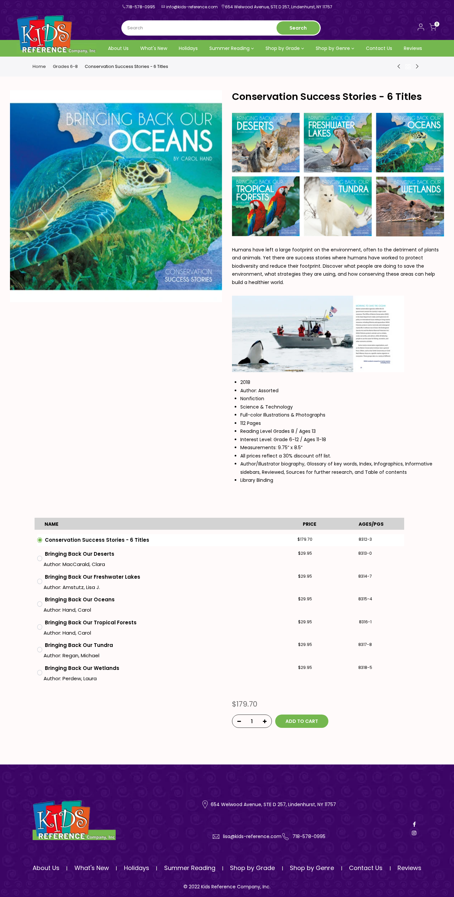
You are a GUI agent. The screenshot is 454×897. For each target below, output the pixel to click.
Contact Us (379, 48)
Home (39, 67)
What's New (153, 48)
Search (298, 28)
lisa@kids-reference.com (252, 836)
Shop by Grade (283, 48)
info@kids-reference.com (192, 7)
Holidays (188, 48)
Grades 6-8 (65, 67)
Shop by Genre (333, 48)
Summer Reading (229, 48)
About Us (118, 48)
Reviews (413, 48)
